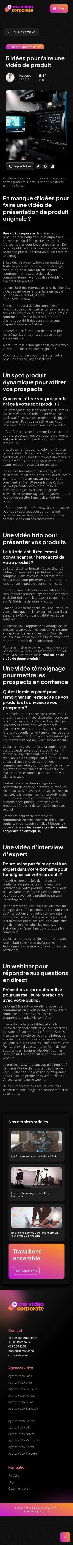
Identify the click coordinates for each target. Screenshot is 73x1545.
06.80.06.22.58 (17, 1346)
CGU (46, 1511)
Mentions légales (33, 1511)
